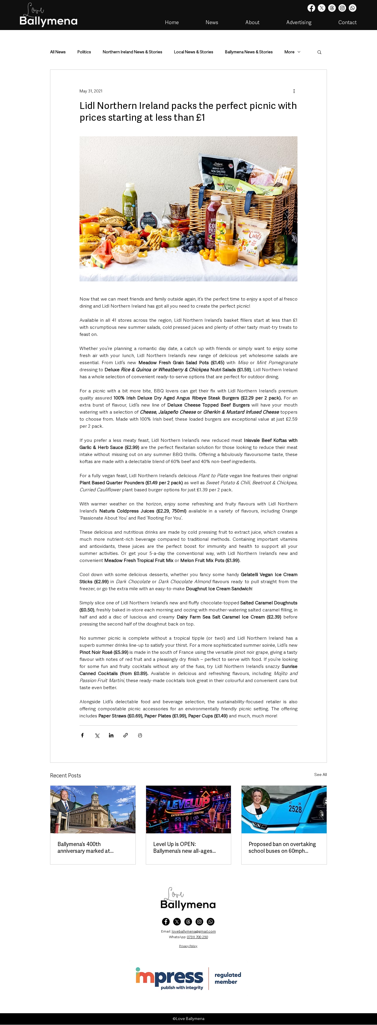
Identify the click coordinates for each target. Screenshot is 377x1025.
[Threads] (332, 8)
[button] (319, 51)
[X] (321, 8)
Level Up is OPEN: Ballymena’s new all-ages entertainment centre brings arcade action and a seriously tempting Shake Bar (188, 847)
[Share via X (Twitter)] (97, 735)
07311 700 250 (197, 937)
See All (320, 774)
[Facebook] (311, 8)
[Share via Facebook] (82, 735)
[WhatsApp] (210, 922)
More (290, 51)
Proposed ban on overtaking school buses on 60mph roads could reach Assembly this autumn (282, 847)
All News (58, 51)
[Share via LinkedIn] (111, 735)
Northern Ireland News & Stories (132, 51)
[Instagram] (342, 8)
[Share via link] (125, 735)
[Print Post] (140, 735)
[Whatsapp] (352, 8)
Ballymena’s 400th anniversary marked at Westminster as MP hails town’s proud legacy (86, 847)
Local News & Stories (193, 51)
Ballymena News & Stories (249, 51)
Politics (84, 51)
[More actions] (293, 90)
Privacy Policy (188, 946)
